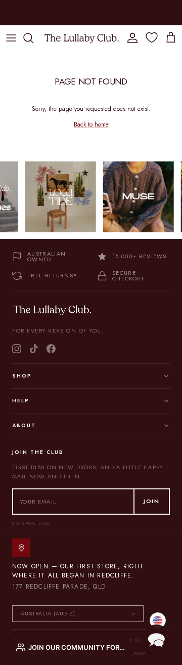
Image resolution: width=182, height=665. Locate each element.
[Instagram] (16, 348)
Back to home (91, 124)
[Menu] (11, 38)
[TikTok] (33, 348)
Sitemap (133, 653)
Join (152, 501)
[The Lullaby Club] (81, 37)
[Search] (33, 38)
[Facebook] (51, 348)
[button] (156, 639)
